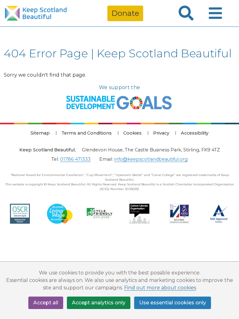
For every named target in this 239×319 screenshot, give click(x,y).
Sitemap (40, 133)
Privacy (161, 133)
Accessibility (195, 133)
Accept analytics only (98, 303)
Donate (125, 13)
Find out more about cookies (160, 288)
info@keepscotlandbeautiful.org (151, 159)
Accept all (45, 303)
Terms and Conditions (86, 133)
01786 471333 (75, 159)
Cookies (132, 133)
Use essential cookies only (172, 303)
